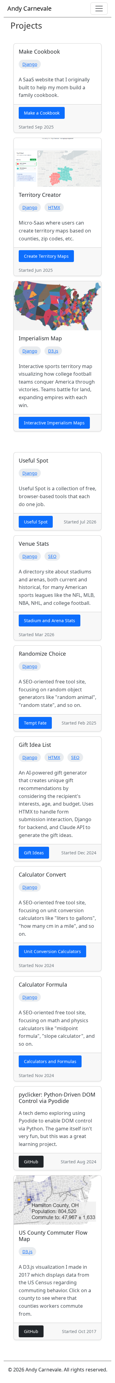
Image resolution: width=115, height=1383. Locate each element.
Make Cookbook (39, 51)
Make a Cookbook (41, 113)
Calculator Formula (43, 984)
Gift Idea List (35, 744)
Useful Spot (33, 460)
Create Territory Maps (46, 256)
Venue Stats (34, 543)
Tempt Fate (35, 723)
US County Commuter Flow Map (53, 1236)
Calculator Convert (42, 874)
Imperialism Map (40, 338)
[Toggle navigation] (99, 8)
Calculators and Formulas (50, 1061)
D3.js (53, 351)
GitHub (31, 1162)
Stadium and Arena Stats (49, 620)
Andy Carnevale (29, 8)
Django (29, 64)
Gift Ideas (34, 853)
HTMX (54, 207)
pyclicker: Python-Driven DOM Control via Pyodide (57, 1098)
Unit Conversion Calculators (52, 951)
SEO (52, 556)
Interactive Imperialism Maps (54, 423)
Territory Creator (40, 194)
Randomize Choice (42, 653)
